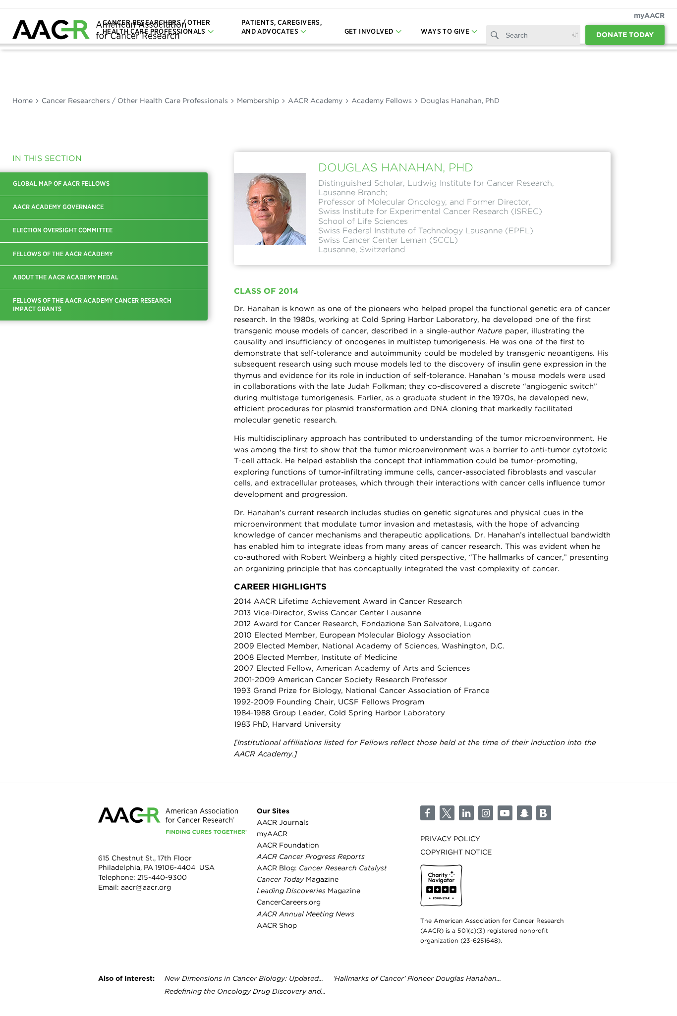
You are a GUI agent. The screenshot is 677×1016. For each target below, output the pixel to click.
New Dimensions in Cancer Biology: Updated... (244, 978)
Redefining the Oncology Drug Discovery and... (245, 991)
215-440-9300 (162, 877)
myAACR (649, 15)
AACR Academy (315, 101)
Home (22, 101)
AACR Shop (277, 925)
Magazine (297, 879)
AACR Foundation (288, 845)
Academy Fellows (381, 101)
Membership (258, 101)
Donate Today (625, 35)
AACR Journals (283, 822)
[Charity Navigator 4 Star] (441, 885)
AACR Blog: (322, 868)
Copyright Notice (456, 852)
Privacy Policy (450, 839)
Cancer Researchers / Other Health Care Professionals (135, 101)
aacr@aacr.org (146, 887)
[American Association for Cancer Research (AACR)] (99, 31)
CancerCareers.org (289, 902)
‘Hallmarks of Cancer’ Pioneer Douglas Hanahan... (417, 978)
